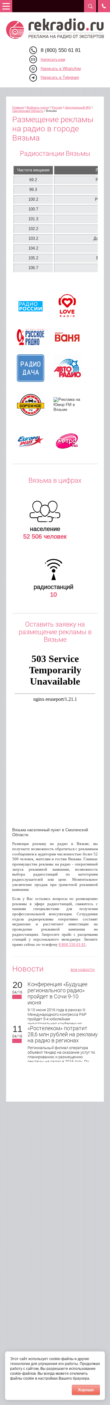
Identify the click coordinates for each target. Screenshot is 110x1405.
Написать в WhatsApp (61, 68)
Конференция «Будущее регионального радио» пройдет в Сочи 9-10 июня (57, 993)
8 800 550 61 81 (72, 944)
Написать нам (53, 59)
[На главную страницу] (55, 28)
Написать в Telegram (60, 77)
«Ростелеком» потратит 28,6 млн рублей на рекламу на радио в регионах (63, 1034)
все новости (83, 969)
